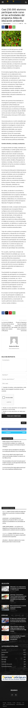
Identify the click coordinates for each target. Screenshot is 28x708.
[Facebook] (3, 27)
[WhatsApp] (13, 27)
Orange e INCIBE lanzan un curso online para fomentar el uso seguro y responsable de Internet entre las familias (14, 535)
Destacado (17, 615)
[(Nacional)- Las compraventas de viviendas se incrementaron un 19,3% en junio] (5, 588)
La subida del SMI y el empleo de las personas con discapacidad (17, 637)
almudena (4, 540)
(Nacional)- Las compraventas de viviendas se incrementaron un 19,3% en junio (18, 588)
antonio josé (5, 518)
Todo (12, 615)
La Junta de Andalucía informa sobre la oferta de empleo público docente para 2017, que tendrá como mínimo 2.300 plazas (8, 326)
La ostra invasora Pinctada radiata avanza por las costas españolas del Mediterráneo (13, 468)
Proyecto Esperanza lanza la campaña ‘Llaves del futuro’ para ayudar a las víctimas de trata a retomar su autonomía (20, 326)
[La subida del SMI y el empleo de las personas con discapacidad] (5, 638)
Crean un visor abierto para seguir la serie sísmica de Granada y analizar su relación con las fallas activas (13, 456)
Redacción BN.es (6, 23)
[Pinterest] (10, 27)
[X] (6, 27)
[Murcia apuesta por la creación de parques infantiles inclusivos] (5, 607)
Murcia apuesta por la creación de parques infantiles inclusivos (18, 607)
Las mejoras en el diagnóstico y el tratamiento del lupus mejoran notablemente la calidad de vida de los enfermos (13, 528)
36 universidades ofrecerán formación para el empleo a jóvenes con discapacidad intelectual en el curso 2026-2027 (14, 462)
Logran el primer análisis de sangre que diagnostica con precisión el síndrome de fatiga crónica (14, 513)
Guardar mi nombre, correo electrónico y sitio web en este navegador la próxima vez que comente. (14, 389)
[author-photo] (14, 344)
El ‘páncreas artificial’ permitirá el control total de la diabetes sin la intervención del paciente (18, 620)
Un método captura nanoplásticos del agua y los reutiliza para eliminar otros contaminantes (14, 450)
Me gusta (23, 429)
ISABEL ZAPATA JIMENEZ (7, 526)
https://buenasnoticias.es (14, 348)
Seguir (23, 432)
